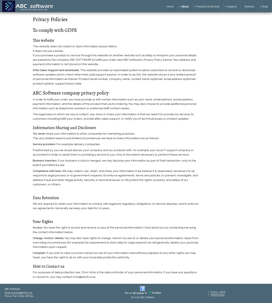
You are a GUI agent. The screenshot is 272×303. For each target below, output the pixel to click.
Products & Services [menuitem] (208, 6)
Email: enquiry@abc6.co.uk (18, 292)
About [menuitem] (185, 6)
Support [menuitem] (232, 6)
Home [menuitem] (170, 6)
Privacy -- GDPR (217, 292)
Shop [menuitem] (265, 6)
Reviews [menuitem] (249, 6)
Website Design (217, 295)
